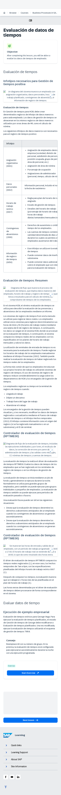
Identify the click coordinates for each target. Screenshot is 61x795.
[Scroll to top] (5, 787)
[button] (30, 672)
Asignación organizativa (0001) (12, 163)
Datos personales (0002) (11, 187)
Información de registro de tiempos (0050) (11, 257)
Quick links (16, 745)
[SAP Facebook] (5, 777)
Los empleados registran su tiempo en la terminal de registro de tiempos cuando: (27, 387)
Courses (24, 13)
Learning (20, 735)
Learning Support (19, 752)
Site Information (19, 766)
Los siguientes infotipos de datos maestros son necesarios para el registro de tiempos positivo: (30, 132)
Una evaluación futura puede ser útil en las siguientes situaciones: (27, 501)
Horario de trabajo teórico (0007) (11, 207)
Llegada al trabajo (14, 394)
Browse (13, 13)
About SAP (16, 759)
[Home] (4, 13)
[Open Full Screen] (51, 96)
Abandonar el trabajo (16, 405)
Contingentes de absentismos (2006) (12, 232)
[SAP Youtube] (12, 777)
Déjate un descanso (15, 398)
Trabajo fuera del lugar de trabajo (21, 401)
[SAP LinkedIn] (18, 777)
